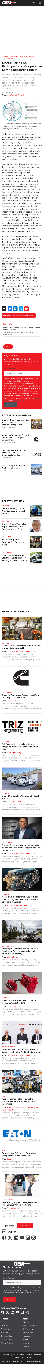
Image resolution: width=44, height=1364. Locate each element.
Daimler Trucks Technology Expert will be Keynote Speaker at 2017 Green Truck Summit (14, 527)
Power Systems (8, 1047)
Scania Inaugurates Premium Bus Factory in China (13, 542)
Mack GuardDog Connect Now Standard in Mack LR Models (14, 511)
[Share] (10, 308)
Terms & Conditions (33, 1355)
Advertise (6, 1355)
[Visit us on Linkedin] (16, 1237)
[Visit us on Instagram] (33, 1237)
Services (5, 741)
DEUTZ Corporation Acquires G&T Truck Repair (15, 466)
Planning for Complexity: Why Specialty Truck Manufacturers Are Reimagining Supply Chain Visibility (20, 951)
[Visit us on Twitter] (10, 1237)
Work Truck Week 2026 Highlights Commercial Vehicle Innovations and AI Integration (19, 1101)
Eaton (9, 1159)
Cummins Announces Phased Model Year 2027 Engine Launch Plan (15, 437)
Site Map (28, 1357)
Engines (5, 793)
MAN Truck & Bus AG (15, 95)
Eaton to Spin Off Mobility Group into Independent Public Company (19, 1154)
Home (4, 1096)
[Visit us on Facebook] (4, 1237)
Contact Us (18, 1357)
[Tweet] (21, 308)
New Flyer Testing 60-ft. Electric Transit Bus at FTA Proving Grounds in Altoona (14, 558)
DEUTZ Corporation (15, 802)
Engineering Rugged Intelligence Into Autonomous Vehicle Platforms (19, 1203)
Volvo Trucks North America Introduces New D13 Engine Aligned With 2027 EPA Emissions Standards (20, 899)
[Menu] (40, 3)
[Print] (4, 308)
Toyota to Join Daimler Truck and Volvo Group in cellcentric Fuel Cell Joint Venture (21, 1050)
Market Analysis (10, 56)
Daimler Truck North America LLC (21, 652)
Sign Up (10, 405)
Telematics (6, 505)
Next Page (25, 1226)
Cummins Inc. (12, 701)
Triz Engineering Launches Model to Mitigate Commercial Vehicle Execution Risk (14, 452)
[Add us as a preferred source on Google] (26, 308)
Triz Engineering (14, 753)
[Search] (34, 3)
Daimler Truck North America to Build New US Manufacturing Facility (15, 422)
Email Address (10, 369)
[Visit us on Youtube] (22, 1237)
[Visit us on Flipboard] (28, 1237)
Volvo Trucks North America (19, 905)
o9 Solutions (12, 957)
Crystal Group (13, 1208)
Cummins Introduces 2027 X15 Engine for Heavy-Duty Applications (21, 1001)
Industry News (27, 56)
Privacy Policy (18, 401)
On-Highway (9, 59)
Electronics (7, 1200)
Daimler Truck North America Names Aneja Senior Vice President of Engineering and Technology (21, 847)
